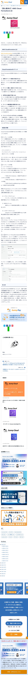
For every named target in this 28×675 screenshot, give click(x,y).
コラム (11, 14)
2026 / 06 (5, 550)
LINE (8, 36)
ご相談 (15, 634)
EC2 (11, 532)
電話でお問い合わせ (15, 623)
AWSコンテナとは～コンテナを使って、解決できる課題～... (14, 401)
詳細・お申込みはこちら (14, 672)
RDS (3, 534)
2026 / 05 (5, 552)
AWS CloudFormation (6, 53)
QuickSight (18, 532)
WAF (21, 537)
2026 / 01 (5, 560)
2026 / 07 (5, 548)
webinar (4, 537)
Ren (4, 352)
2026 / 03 (5, 556)
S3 (10, 537)
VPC (16, 537)
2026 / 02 (5, 558)
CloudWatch (19, 534)
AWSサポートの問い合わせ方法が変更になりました (13, 446)
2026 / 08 (5, 546)
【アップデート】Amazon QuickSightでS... (12, 424)
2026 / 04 (5, 554)
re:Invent (4, 532)
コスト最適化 (11, 534)
